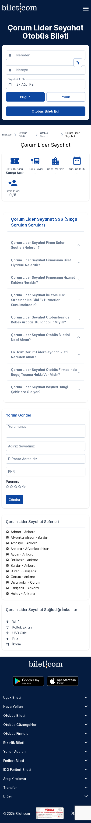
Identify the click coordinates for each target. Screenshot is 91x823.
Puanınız (13, 481)
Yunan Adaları (14, 752)
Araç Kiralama (14, 779)
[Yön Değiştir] (78, 62)
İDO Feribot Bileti (17, 770)
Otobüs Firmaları (17, 733)
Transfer (10, 788)
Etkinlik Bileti (13, 743)
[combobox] (49, 55)
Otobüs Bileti (14, 715)
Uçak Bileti (12, 697)
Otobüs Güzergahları (20, 725)
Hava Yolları (13, 707)
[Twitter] (73, 814)
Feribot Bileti (13, 761)
